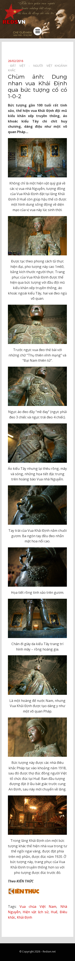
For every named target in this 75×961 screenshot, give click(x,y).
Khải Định (24, 917)
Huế (54, 912)
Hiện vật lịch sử (36, 912)
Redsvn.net (49, 951)
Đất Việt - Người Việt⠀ (32, 66)
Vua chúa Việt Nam (38, 906)
